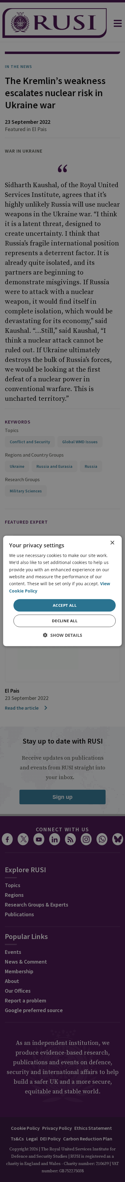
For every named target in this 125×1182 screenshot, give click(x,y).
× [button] (112, 543)
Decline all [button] (64, 620)
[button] (62, 635)
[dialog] (62, 591)
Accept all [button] (64, 605)
